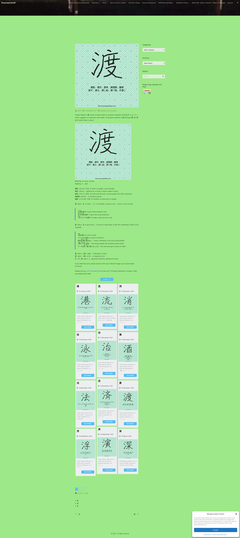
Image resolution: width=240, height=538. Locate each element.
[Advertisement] (120, 30)
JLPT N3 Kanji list (93, 271)
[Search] (163, 76)
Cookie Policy (207, 534)
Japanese (103, 110)
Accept (215, 530)
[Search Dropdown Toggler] (238, 2)
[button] (236, 514)
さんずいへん (81, 493)
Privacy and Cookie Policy (219, 534)
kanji (108, 110)
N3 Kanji (113, 110)
